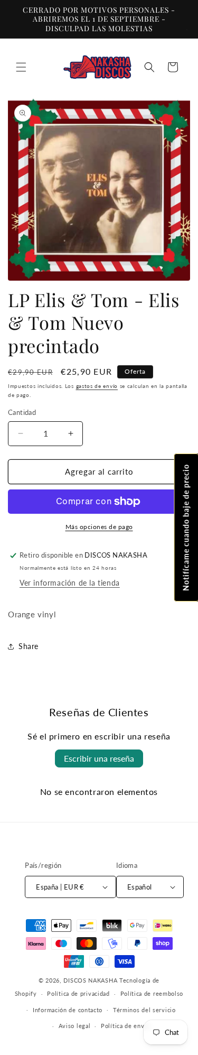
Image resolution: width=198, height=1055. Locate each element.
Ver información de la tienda (70, 582)
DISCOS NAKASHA (90, 980)
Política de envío (125, 1025)
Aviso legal (75, 1025)
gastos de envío (97, 386)
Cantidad (22, 412)
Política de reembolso (152, 993)
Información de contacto (67, 1009)
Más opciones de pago (99, 527)
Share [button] (28, 646)
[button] (21, 67)
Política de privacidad (78, 993)
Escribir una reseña (99, 758)
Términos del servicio (144, 1009)
